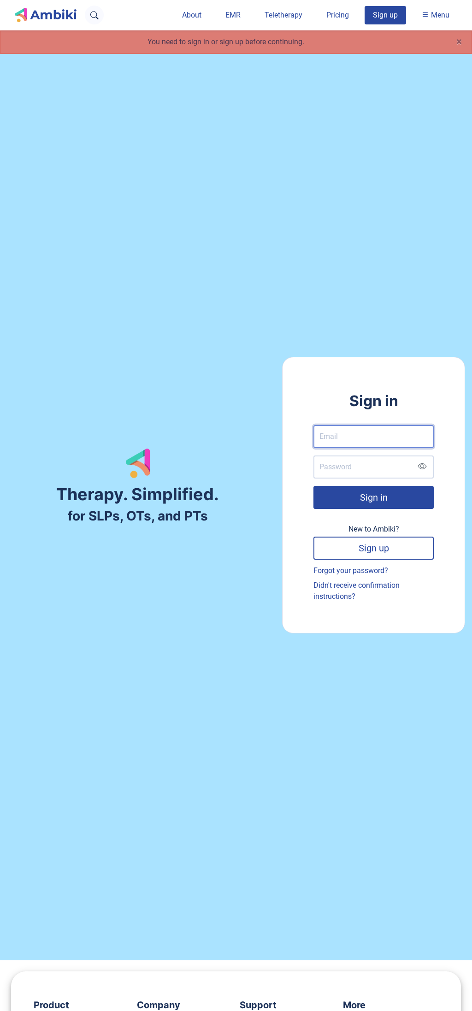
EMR (233, 15)
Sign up (385, 15)
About (191, 15)
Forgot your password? (350, 570)
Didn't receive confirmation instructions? (356, 591)
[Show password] (422, 466)
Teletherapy (283, 15)
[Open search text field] (94, 15)
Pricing (337, 15)
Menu (439, 15)
